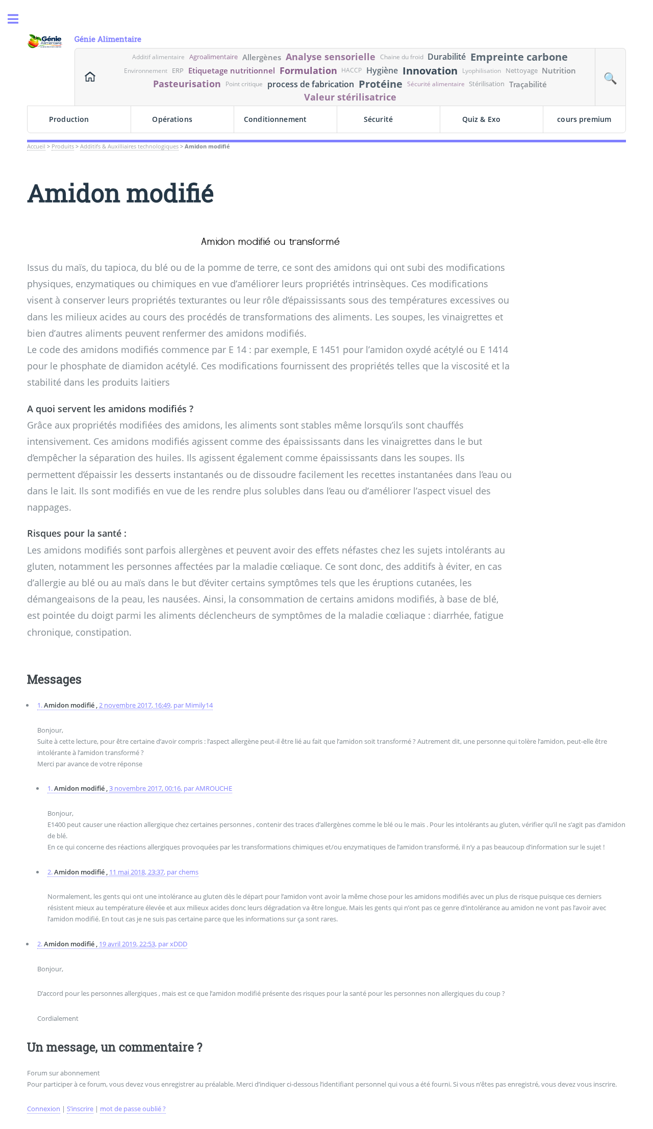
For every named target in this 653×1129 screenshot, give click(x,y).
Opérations (172, 119)
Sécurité (378, 119)
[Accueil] (90, 77)
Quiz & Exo (481, 119)
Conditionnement (275, 119)
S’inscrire (80, 1108)
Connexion (43, 1108)
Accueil (36, 146)
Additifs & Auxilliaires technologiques (129, 146)
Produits (63, 146)
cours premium (584, 119)
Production (69, 119)
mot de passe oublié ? (133, 1108)
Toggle (18, 19)
